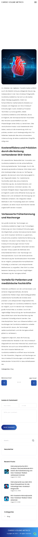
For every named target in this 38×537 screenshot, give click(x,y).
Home (17, 35)
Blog (8, 516)
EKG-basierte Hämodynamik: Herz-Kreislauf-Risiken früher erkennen (21, 498)
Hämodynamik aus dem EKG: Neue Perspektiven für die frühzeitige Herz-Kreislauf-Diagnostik (21, 485)
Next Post (33, 378)
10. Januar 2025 (20, 29)
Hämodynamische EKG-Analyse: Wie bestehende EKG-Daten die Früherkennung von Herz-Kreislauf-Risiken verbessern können (22, 470)
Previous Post (6, 378)
